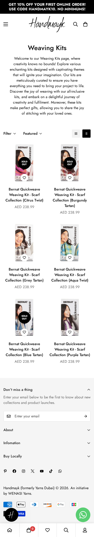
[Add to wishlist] (24, 178)
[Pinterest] (5, 471)
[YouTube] (42, 471)
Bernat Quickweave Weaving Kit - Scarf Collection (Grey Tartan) (24, 275)
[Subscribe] (86, 416)
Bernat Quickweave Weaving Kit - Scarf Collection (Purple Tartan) (70, 349)
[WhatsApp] (60, 471)
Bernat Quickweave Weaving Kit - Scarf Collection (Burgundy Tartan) (70, 197)
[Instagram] (23, 471)
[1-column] (76, 133)
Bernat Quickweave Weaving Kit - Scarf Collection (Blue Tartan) (24, 349)
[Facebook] (14, 471)
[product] (9, 530)
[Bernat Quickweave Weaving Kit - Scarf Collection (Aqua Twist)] (70, 243)
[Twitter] (32, 471)
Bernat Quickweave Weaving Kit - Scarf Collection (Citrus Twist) (24, 195)
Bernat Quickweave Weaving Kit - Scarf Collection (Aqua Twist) (69, 275)
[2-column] (86, 133)
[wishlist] (47, 530)
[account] (85, 530)
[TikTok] (51, 471)
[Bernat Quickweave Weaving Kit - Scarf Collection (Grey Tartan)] (24, 243)
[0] (85, 24)
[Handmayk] (47, 24)
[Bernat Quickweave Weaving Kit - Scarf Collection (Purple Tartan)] (70, 317)
